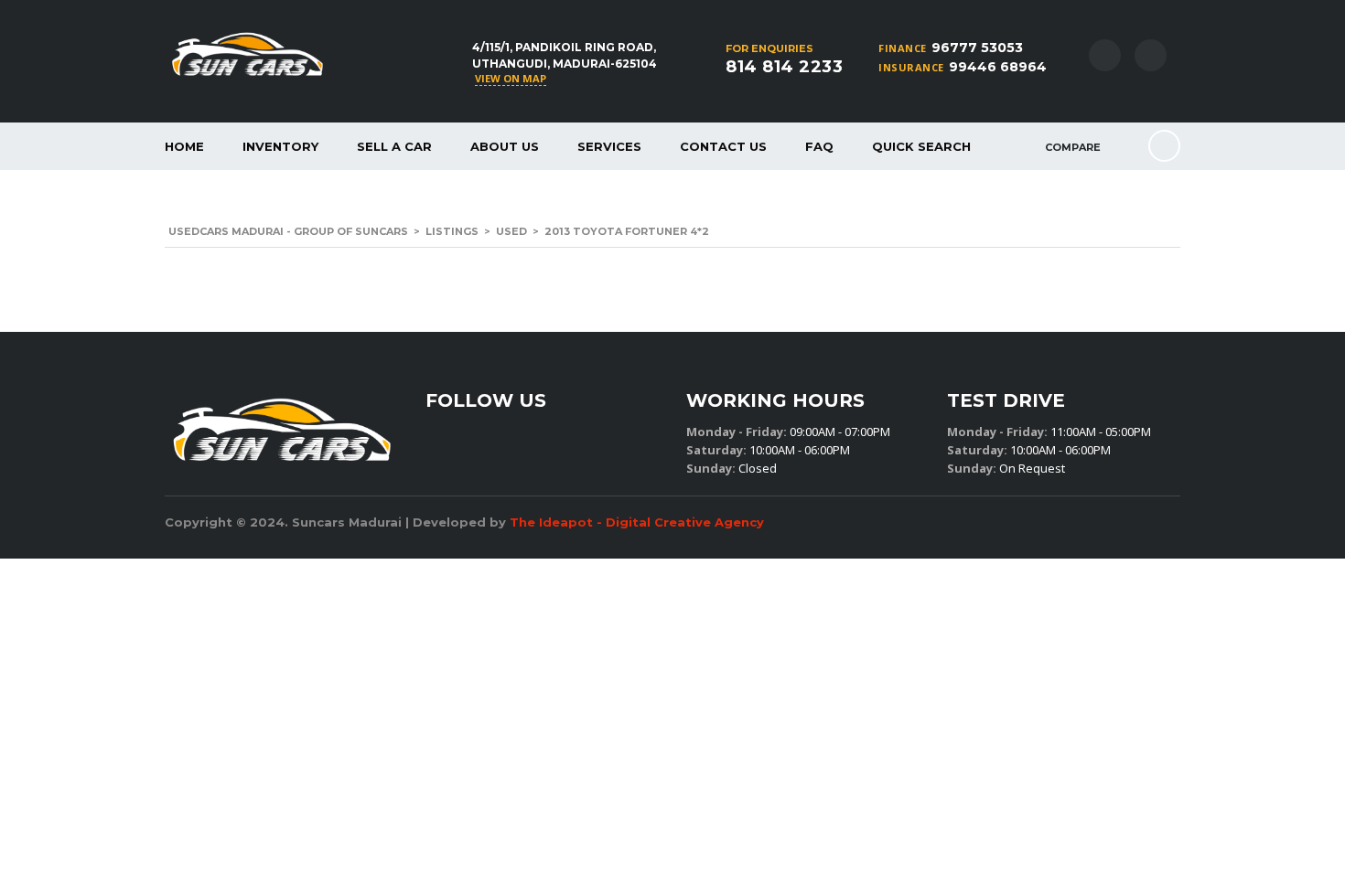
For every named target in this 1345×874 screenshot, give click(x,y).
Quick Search (921, 146)
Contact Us (723, 146)
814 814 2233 (784, 67)
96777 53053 (977, 47)
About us (504, 146)
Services (609, 146)
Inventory (280, 146)
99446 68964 (998, 67)
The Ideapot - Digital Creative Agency (637, 522)
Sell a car (394, 146)
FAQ (819, 146)
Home (184, 146)
